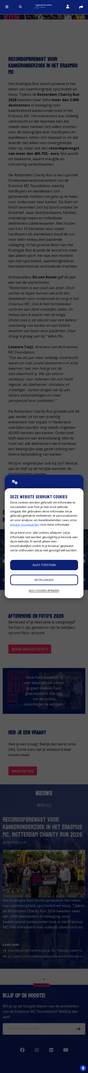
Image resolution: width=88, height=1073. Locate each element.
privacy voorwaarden (24, 525)
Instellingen (44, 580)
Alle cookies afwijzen (44, 590)
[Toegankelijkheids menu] (83, 1068)
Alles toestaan (44, 565)
